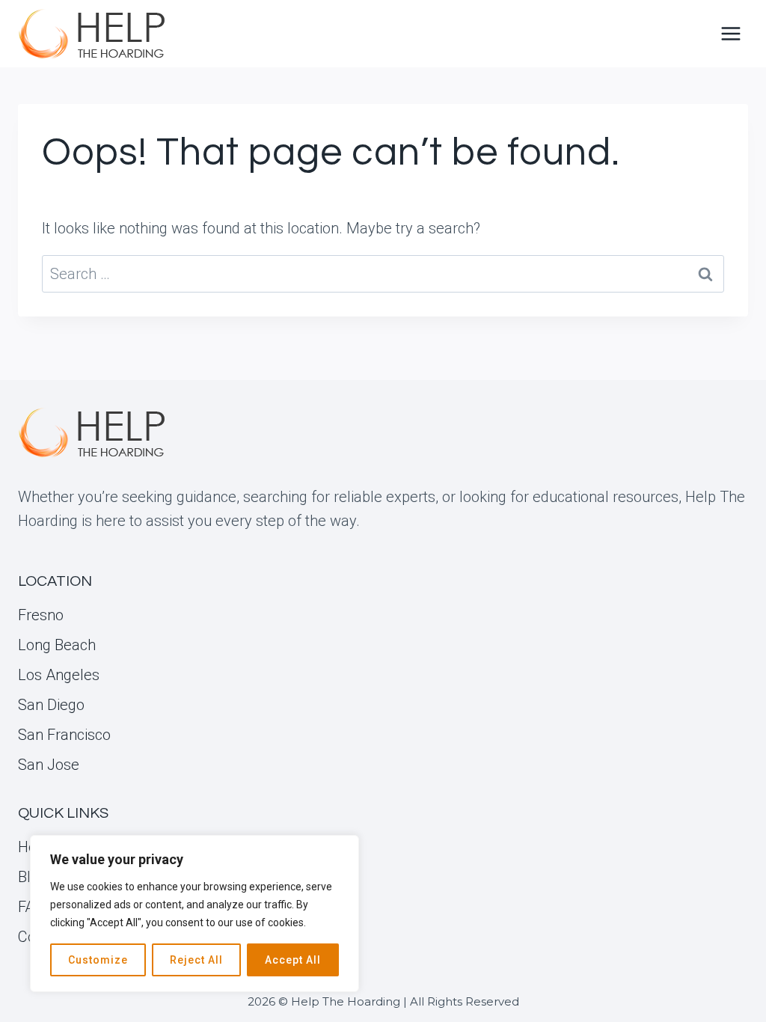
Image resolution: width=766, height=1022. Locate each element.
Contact (43, 937)
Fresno (41, 615)
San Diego (51, 705)
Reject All (196, 960)
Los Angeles (58, 675)
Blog (32, 877)
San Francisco (64, 735)
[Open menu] (730, 33)
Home (38, 847)
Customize (98, 960)
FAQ (31, 907)
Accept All (293, 960)
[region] (194, 913)
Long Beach (57, 645)
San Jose (48, 765)
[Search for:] (383, 274)
